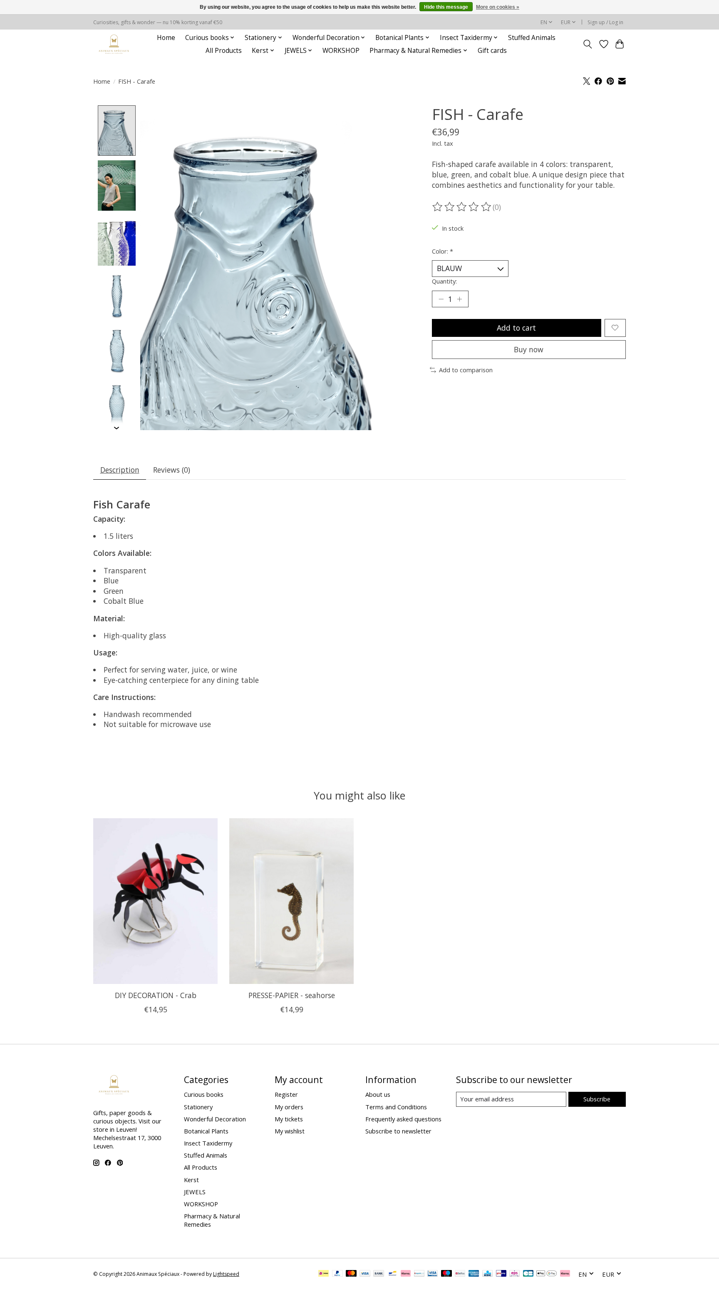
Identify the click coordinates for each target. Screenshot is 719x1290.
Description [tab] (119, 470)
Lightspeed (226, 1274)
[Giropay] (501, 1274)
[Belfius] (460, 1274)
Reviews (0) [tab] (171, 470)
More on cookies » (497, 7)
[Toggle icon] (588, 44)
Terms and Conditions (396, 1107)
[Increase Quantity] (459, 299)
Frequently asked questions (403, 1119)
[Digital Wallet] (546, 1274)
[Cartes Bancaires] (528, 1274)
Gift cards (492, 50)
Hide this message (446, 7)
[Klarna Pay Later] (565, 1274)
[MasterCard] (351, 1274)
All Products (224, 50)
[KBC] (487, 1274)
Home (166, 37)
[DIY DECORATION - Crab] (155, 901)
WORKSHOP (341, 50)
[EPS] (514, 1274)
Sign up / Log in (605, 22)
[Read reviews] (462, 207)
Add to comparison (466, 370)
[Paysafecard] (419, 1274)
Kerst (191, 1179)
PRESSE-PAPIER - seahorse (291, 995)
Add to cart (516, 328)
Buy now (528, 349)
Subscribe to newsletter (398, 1131)
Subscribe (596, 1099)
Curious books (203, 1094)
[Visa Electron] (432, 1274)
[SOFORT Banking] (406, 1274)
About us (377, 1094)
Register (286, 1094)
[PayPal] (337, 1274)
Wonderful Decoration (215, 1119)
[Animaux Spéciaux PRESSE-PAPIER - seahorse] (291, 901)
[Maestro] (446, 1274)
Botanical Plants (206, 1131)
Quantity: (444, 281)
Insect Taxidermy (208, 1143)
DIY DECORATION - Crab (155, 995)
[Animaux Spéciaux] (114, 43)
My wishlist (290, 1131)
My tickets (289, 1119)
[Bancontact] (392, 1274)
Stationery (198, 1107)
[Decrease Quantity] (441, 299)
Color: (442, 251)
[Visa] (365, 1274)
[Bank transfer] (378, 1274)
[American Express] (474, 1274)
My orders (289, 1107)
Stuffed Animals (531, 37)
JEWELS (195, 1192)
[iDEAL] (323, 1274)
